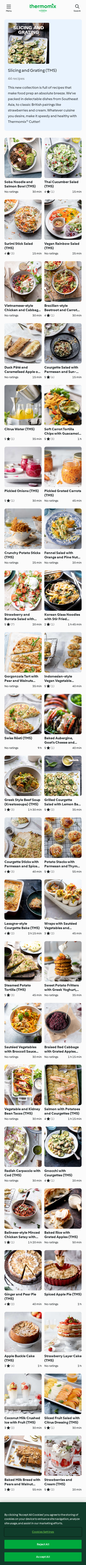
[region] (43, 1533)
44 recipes (16, 78)
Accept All (43, 1556)
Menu (9, 10)
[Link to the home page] (43, 8)
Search (77, 10)
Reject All (43, 1544)
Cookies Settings (43, 1531)
